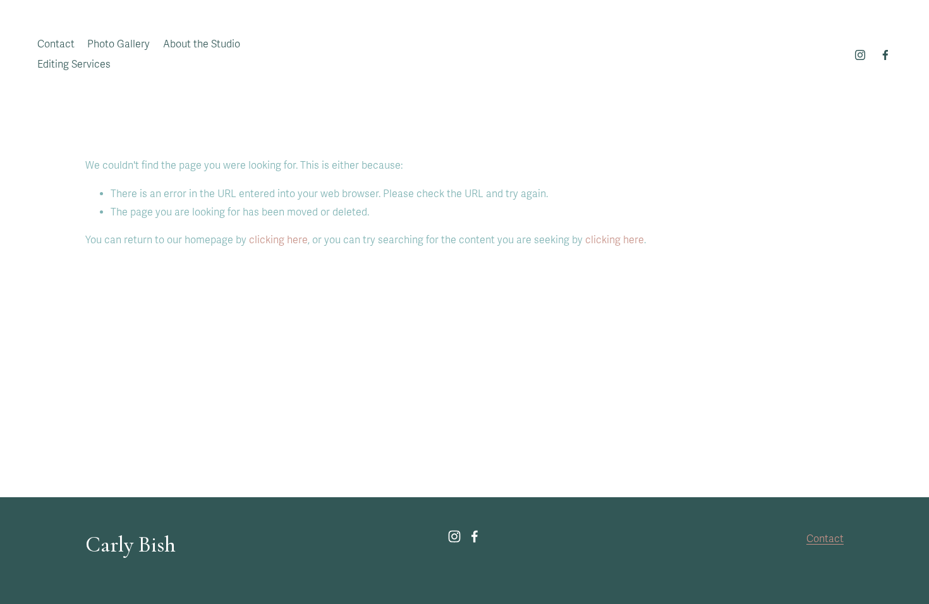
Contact (56, 44)
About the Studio (201, 44)
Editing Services (74, 64)
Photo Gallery (118, 44)
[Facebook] (885, 55)
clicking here (278, 240)
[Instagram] (860, 55)
